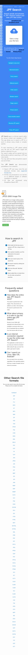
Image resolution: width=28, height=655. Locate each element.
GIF (14, 470)
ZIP (14, 417)
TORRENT (14, 392)
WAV (14, 414)
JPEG (14, 461)
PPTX (14, 544)
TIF (14, 451)
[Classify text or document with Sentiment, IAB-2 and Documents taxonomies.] (1, 41)
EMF (14, 488)
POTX (14, 563)
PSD (14, 501)
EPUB (14, 427)
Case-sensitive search (14, 116)
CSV (14, 600)
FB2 (14, 430)
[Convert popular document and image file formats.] (1, 11)
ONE (14, 535)
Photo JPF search (14, 130)
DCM (14, 504)
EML (14, 439)
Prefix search (14, 90)
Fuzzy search (14, 76)
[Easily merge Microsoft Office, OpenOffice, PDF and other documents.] (1, 36)
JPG (14, 457)
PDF (14, 538)
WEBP (14, 492)
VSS (14, 423)
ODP (14, 553)
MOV (14, 405)
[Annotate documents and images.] (1, 9)
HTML (14, 519)
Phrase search (14, 110)
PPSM (14, 569)
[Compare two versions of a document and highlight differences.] (1, 14)
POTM (14, 566)
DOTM (14, 634)
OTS (14, 609)
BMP (14, 473)
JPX (14, 479)
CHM (14, 433)
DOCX (14, 622)
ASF (14, 396)
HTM (14, 516)
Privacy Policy (17, 51)
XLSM (14, 584)
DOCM (14, 625)
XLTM (14, 597)
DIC (14, 513)
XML (14, 532)
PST (14, 445)
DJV (14, 498)
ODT (14, 643)
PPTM (14, 560)
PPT (14, 541)
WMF (14, 485)
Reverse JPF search (14, 123)
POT (14, 557)
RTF (14, 637)
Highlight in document (14, 63)
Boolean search (14, 96)
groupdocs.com (16, 21)
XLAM (14, 594)
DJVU (14, 495)
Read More (5, 225)
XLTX (14, 578)
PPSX (14, 550)
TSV (14, 603)
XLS (14, 572)
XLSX (14, 581)
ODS (14, 606)
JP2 (14, 476)
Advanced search (14, 69)
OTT (14, 646)
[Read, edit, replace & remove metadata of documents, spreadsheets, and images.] (1, 22)
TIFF (14, 454)
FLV (14, 402)
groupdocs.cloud (14, 22)
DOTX (14, 631)
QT (14, 408)
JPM (14, 482)
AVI (14, 399)
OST (14, 448)
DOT (14, 628)
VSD (14, 420)
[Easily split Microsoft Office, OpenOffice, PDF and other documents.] (1, 44)
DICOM (14, 507)
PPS (14, 547)
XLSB (14, 587)
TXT (14, 640)
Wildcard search (14, 83)
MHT (14, 522)
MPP (14, 612)
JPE (14, 464)
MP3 (14, 411)
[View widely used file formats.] (1, 6)
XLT (14, 575)
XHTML (14, 529)
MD (14, 615)
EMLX (14, 442)
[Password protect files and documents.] (1, 52)
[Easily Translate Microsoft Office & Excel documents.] (1, 47)
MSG (14, 436)
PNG (14, 467)
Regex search (14, 103)
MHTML (14, 526)
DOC (14, 618)
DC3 (14, 510)
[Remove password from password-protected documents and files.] (1, 49)
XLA (14, 591)
